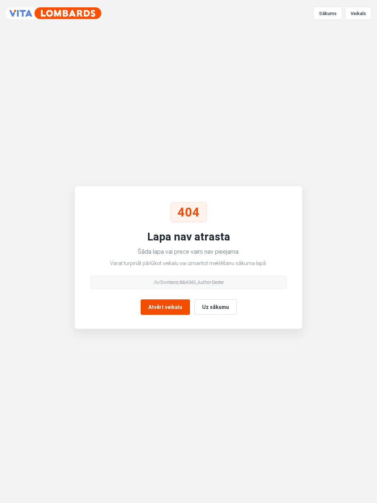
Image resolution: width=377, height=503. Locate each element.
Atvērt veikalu (165, 307)
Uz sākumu (215, 307)
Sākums (328, 13)
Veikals (358, 13)
